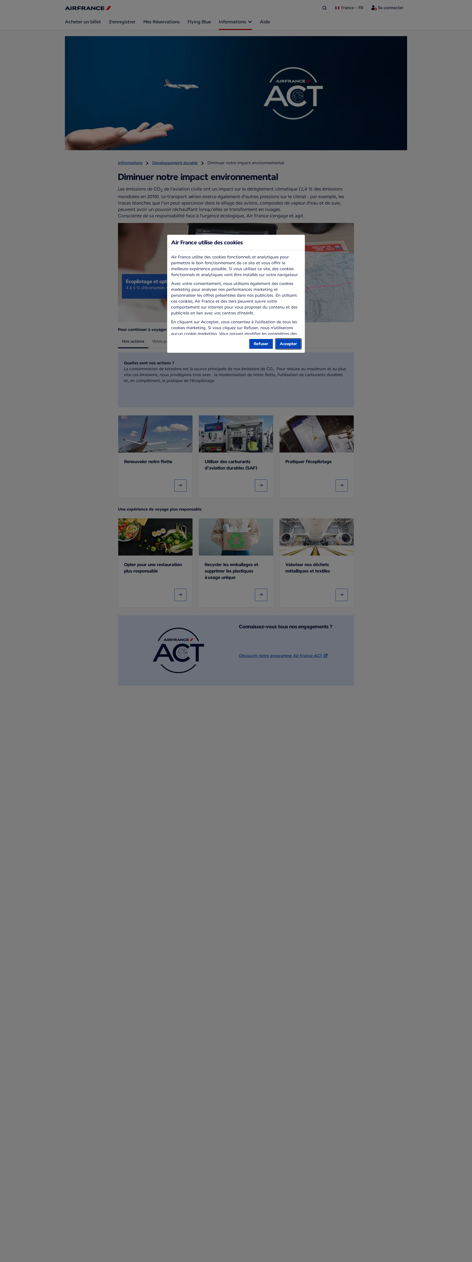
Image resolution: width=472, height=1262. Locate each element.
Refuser (261, 343)
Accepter (288, 343)
